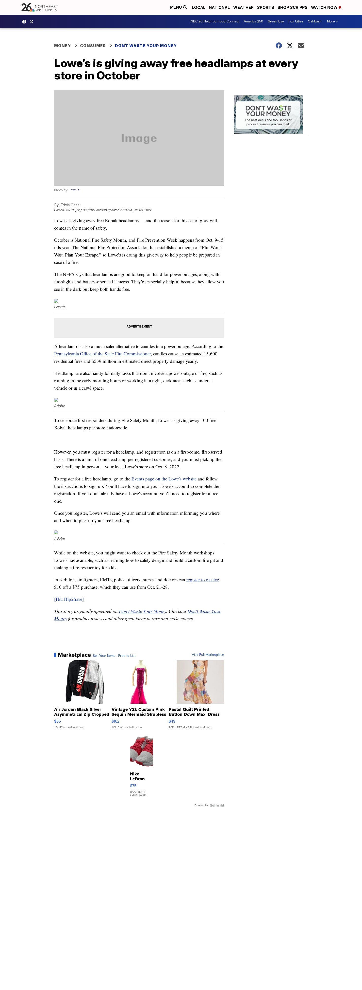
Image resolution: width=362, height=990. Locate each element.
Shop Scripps (293, 7)
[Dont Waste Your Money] (271, 115)
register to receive (202, 579)
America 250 (253, 21)
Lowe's (74, 190)
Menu (176, 7)
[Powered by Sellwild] (217, 805)
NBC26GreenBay (25, 22)
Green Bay (276, 21)
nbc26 (33, 22)
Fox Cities (295, 21)
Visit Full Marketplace (208, 655)
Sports (265, 7)
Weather (243, 7)
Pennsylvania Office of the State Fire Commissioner (102, 353)
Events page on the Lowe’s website (164, 479)
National (219, 7)
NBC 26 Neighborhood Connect (215, 21)
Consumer (93, 45)
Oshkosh (315, 21)
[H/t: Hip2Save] (69, 599)
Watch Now (325, 7)
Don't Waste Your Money (142, 611)
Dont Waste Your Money (146, 45)
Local (198, 7)
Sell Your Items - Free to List (114, 656)
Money (62, 45)
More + (332, 21)
